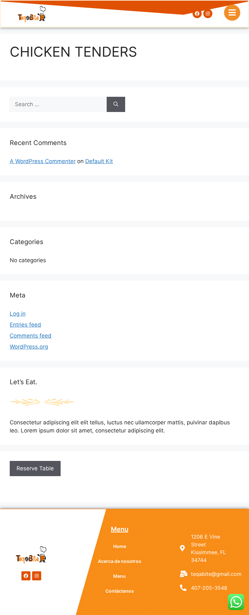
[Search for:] (58, 104)
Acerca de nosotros (119, 561)
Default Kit (99, 161)
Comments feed (31, 335)
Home (119, 546)
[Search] (116, 104)
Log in (18, 313)
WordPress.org (29, 346)
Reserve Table (35, 468)
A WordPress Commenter (43, 161)
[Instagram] (207, 13)
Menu (119, 576)
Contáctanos (119, 591)
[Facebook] (197, 13)
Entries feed (25, 324)
